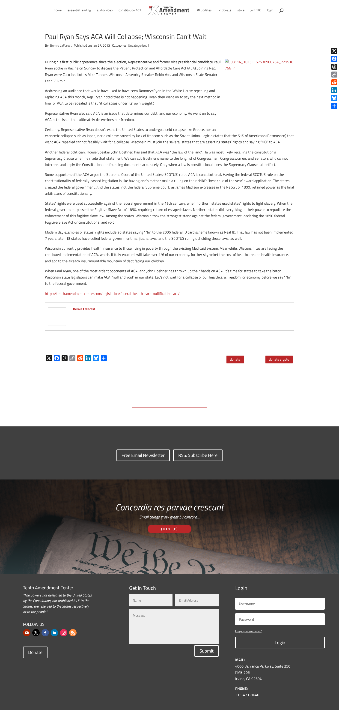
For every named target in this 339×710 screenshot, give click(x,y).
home (58, 10)
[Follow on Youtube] (26, 632)
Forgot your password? (248, 631)
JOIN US (169, 529)
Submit (206, 650)
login (270, 10)
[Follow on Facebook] (45, 632)
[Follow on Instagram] (63, 632)
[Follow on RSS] (73, 632)
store (240, 10)
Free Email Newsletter (143, 455)
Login (280, 642)
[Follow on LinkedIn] (54, 632)
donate (235, 359)
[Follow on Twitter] (36, 632)
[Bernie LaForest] (57, 322)
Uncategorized (137, 45)
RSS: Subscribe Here (197, 455)
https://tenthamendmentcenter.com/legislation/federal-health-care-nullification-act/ (112, 293)
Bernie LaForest (61, 45)
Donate (35, 652)
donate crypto (279, 359)
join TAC (255, 10)
